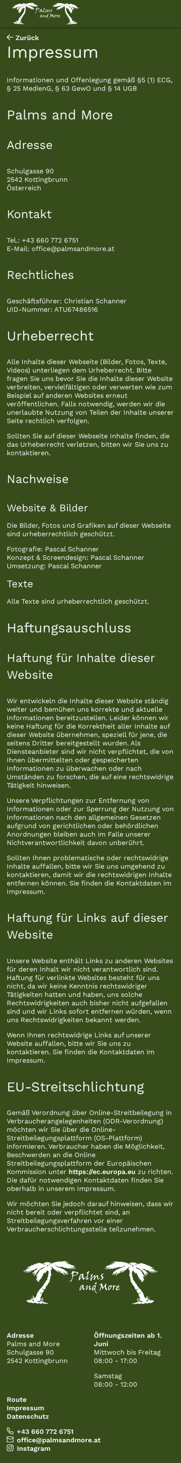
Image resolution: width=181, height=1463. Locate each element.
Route (17, 1400)
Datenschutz (28, 1416)
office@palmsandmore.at (59, 1440)
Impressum (25, 1408)
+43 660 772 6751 (45, 1432)
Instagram (34, 1448)
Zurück (26, 38)
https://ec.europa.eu (102, 1172)
